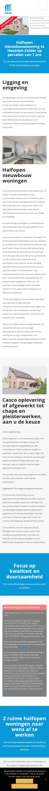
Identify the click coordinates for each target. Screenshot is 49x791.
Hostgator (23, 646)
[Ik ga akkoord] (45, 779)
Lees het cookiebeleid (24, 786)
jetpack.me (9, 691)
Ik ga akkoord (24, 781)
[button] (43, 6)
